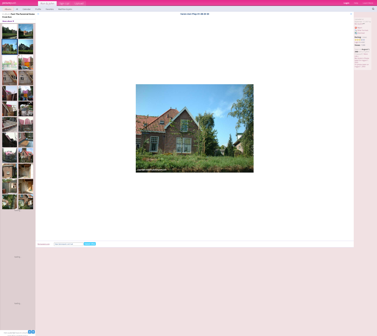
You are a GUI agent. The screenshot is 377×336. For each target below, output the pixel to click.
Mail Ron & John (65, 9)
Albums (8, 9)
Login (346, 3)
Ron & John (47, 3)
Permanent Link (43, 244)
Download (361, 33)
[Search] (373, 8)
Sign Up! (64, 3)
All (17, 9)
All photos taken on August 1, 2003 (362, 65)
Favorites (50, 9)
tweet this (90, 244)
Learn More (368, 3)
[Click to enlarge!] (195, 128)
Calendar (27, 9)
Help (356, 3)
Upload (79, 3)
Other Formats (362, 30)
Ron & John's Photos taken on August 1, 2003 (362, 60)
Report (359, 28)
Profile (38, 9)
